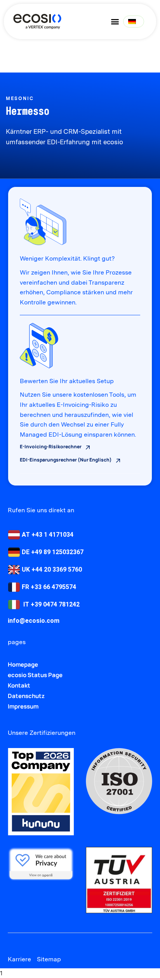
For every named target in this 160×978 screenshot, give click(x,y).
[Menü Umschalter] (115, 21)
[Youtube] (26, 942)
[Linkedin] (12, 942)
